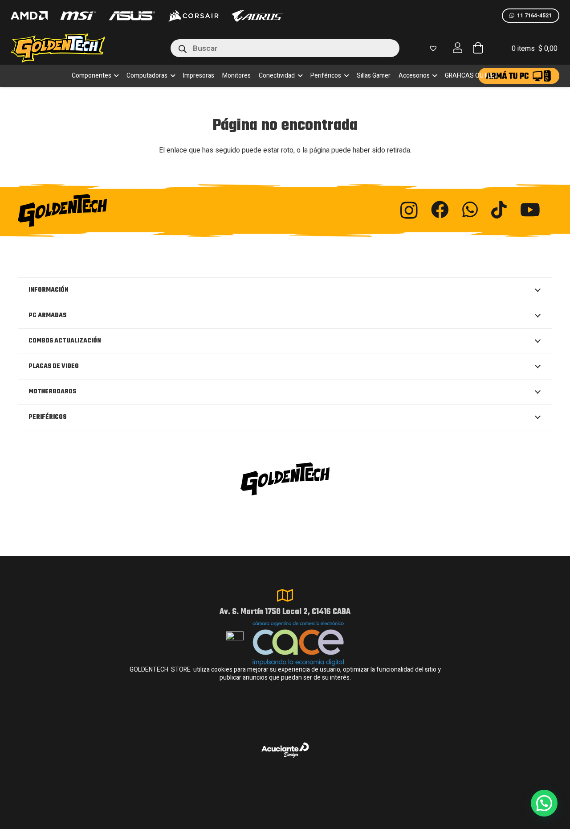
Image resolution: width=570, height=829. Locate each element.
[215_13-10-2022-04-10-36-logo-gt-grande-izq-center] (68, 47)
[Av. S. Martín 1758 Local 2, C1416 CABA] (285, 595)
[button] (115, 76)
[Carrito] (477, 48)
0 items (534, 48)
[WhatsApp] (470, 210)
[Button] (457, 47)
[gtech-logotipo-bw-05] (100, 210)
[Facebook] (440, 210)
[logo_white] (193, 16)
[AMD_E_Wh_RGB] (29, 15)
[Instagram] (409, 210)
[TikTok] (499, 210)
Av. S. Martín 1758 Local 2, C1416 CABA (285, 612)
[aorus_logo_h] (257, 16)
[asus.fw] (131, 15)
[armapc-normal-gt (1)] (518, 76)
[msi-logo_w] (78, 15)
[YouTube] (530, 210)
